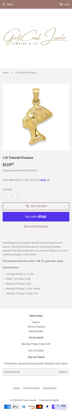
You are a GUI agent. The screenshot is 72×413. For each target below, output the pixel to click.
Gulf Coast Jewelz (27, 400)
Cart (66, 4)
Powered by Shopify (49, 400)
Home (6, 72)
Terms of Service (36, 326)
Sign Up (63, 372)
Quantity (7, 189)
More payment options (36, 226)
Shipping (7, 170)
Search (36, 322)
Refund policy (36, 331)
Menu (10, 4)
